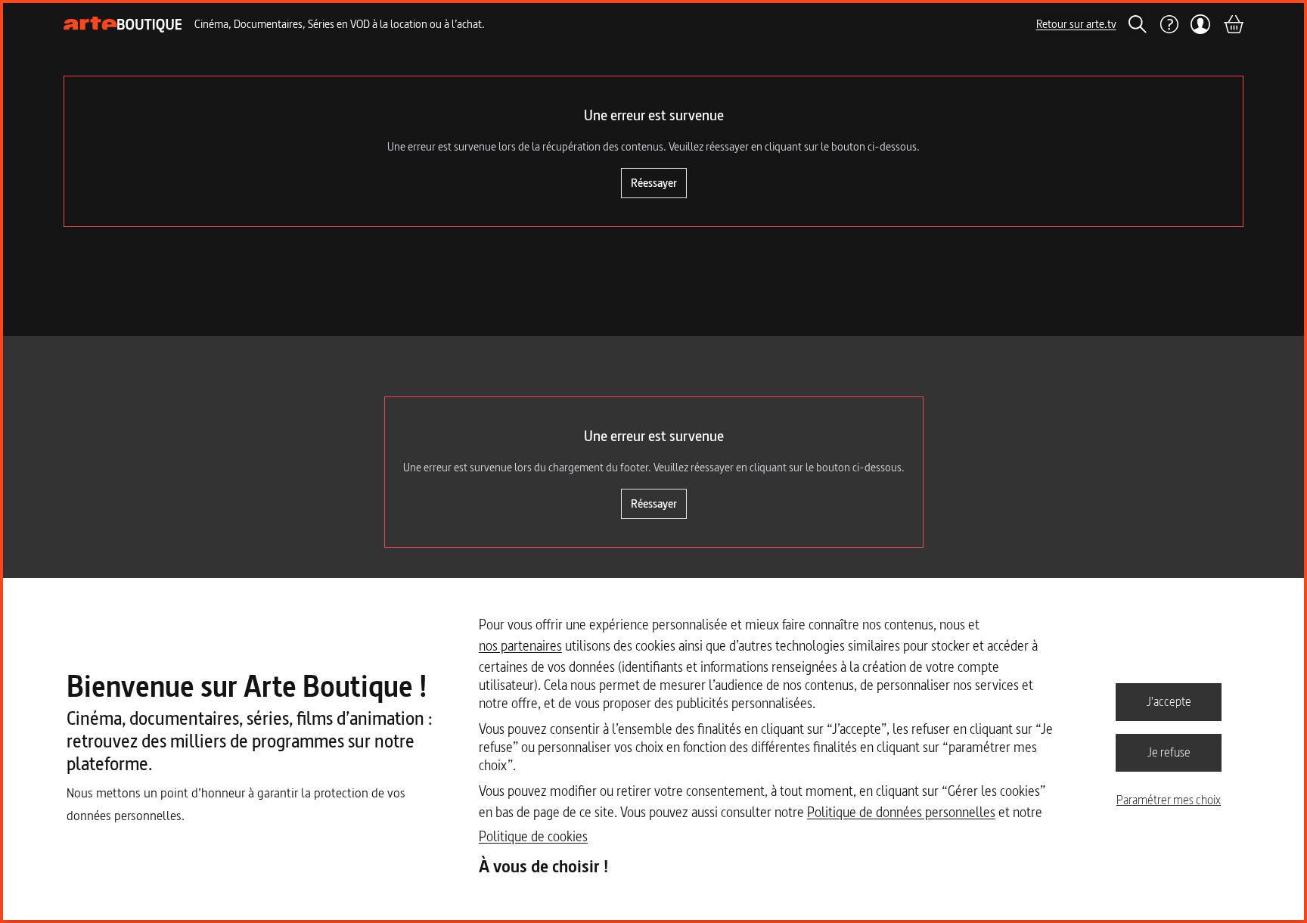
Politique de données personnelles (901, 812)
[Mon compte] (1201, 24)
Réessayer (654, 183)
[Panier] (1232, 24)
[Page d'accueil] (123, 24)
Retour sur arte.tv (1076, 24)
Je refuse (1169, 752)
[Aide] (1168, 24)
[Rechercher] (1137, 24)
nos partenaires (520, 645)
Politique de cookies (533, 836)
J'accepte (1169, 701)
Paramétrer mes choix (1168, 799)
